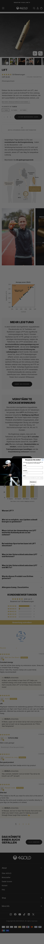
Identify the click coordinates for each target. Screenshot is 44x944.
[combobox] (32, 478)
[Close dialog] (43, 460)
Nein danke (33, 484)
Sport (24, 475)
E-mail (24, 465)
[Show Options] (41, 478)
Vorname (25, 470)
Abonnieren (33, 482)
